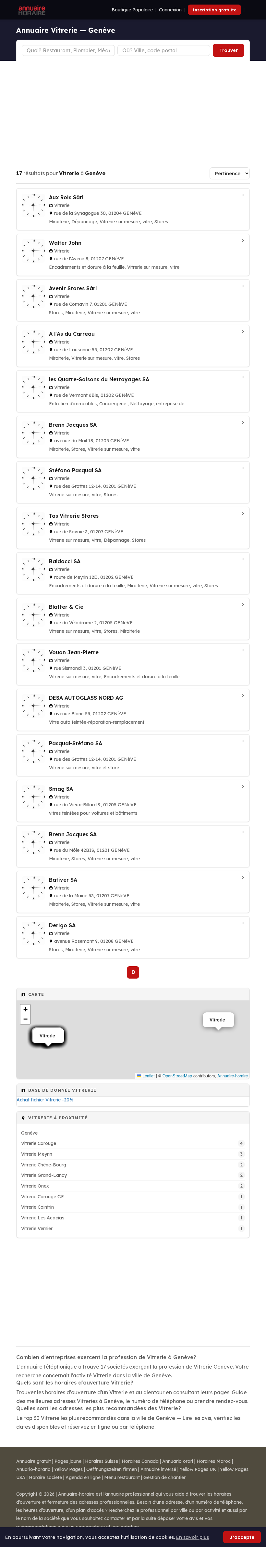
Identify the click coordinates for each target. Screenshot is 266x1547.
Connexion (170, 10)
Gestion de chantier (164, 1477)
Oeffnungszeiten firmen (111, 1469)
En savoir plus (192, 1537)
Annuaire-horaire (232, 1075)
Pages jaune (67, 1461)
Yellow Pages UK (198, 1469)
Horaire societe (45, 1477)
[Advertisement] (133, 109)
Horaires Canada (140, 1461)
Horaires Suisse (101, 1461)
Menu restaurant (122, 1477)
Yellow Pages (68, 1469)
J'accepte (242, 1537)
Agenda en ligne (83, 1477)
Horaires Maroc (214, 1461)
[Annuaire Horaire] (31, 10)
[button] (25, 1009)
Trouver (228, 50)
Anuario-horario (33, 1469)
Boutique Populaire (132, 10)
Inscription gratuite (214, 9)
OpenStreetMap (177, 1075)
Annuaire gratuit (33, 1461)
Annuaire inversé (158, 1469)
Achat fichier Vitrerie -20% (45, 1100)
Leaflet (148, 1075)
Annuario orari (177, 1461)
